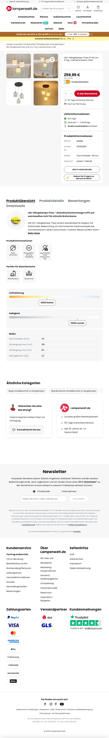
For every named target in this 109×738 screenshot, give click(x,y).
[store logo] (21, 8)
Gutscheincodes (48, 588)
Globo (80, 140)
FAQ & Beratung (14, 559)
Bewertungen (79, 201)
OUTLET (49, 28)
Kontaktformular (28, 525)
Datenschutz (76, 559)
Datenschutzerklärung (78, 525)
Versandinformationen (18, 577)
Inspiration (45, 597)
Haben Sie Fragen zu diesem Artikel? (84, 177)
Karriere (44, 575)
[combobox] (56, 8)
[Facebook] (46, 704)
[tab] (20, 200)
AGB (72, 554)
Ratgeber (45, 600)
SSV (77, 34)
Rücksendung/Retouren (18, 568)
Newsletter (46, 562)
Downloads (15, 206)
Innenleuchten (29, 44)
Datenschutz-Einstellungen (27, 709)
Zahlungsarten (14, 572)
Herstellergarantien (16, 586)
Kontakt (10, 582)
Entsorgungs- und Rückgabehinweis (55, 713)
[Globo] (15, 220)
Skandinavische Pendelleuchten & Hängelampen (73, 391)
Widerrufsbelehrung (80, 568)
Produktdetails (51, 201)
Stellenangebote (49, 578)
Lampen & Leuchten (14, 44)
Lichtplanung (47, 583)
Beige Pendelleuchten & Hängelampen (27, 391)
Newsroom (46, 592)
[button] (18, 93)
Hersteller (77, 531)
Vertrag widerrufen (17, 554)
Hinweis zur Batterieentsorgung (80, 709)
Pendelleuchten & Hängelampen (50, 44)
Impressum (75, 563)
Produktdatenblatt (80, 81)
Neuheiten (39, 22)
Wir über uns (46, 558)
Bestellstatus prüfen (17, 563)
